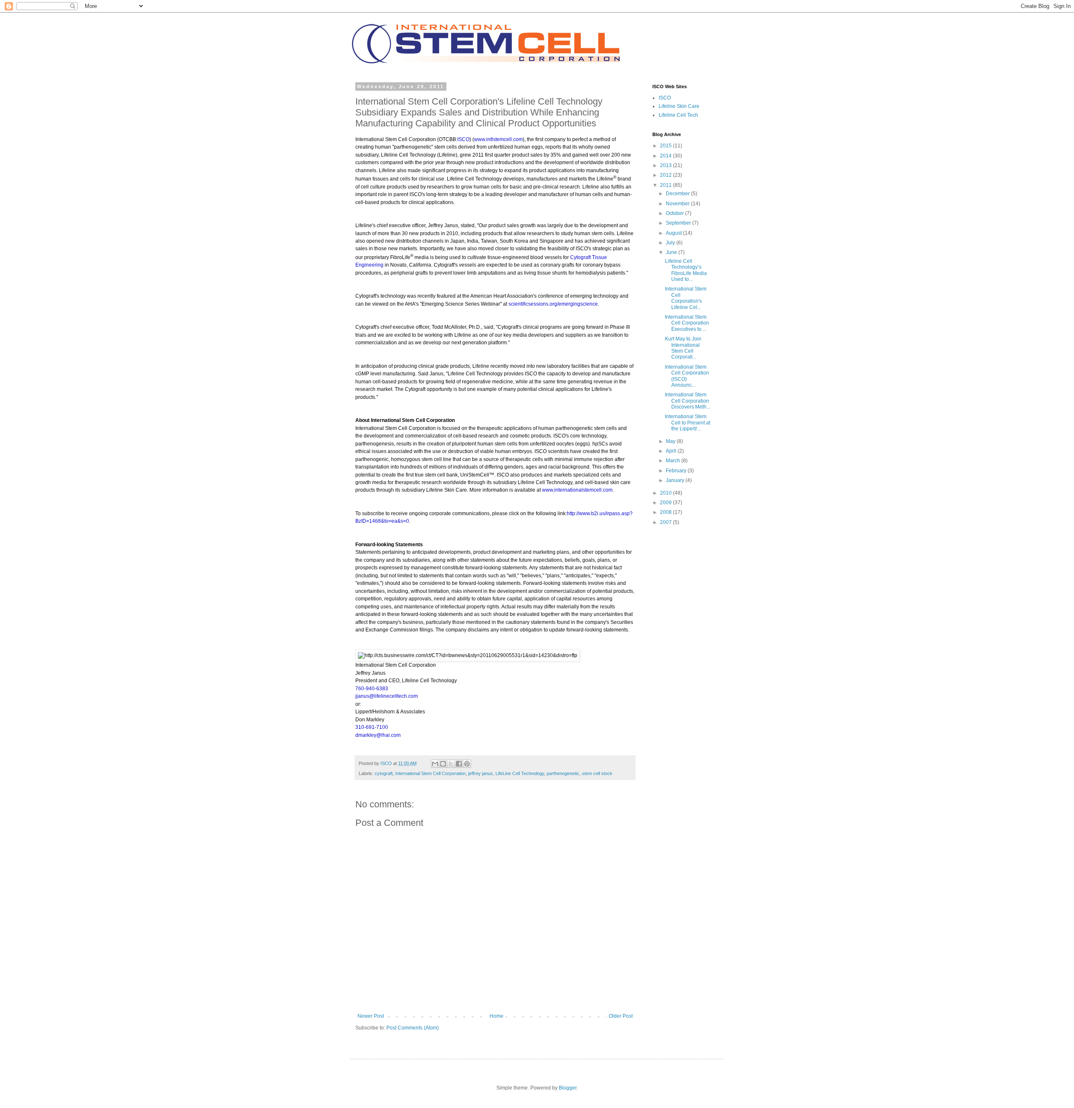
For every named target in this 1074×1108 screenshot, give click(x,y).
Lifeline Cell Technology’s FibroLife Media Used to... (686, 270)
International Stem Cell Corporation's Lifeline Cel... (685, 298)
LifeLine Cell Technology (519, 773)
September (679, 223)
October (675, 213)
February (677, 471)
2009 (666, 503)
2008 (666, 512)
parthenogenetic (563, 773)
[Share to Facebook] (459, 764)
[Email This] (435, 764)
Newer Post (370, 1016)
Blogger (567, 1088)
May (671, 441)
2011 (666, 185)
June (672, 252)
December (678, 193)
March (673, 461)
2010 (666, 493)
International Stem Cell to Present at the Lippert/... (687, 423)
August (674, 233)
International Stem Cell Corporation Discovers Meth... (687, 401)
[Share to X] (451, 764)
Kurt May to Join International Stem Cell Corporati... (683, 348)
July (671, 243)
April (672, 451)
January (676, 480)
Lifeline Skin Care (679, 106)
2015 (666, 146)
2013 (666, 165)
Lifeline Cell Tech (678, 115)
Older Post (621, 1016)
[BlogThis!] (443, 764)
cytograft (384, 773)
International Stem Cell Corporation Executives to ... (687, 323)
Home (496, 1016)
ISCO (665, 98)
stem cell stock (597, 773)
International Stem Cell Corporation (430, 773)
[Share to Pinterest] (467, 764)
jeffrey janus (480, 773)
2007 (666, 522)
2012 (666, 175)
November (678, 204)
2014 (666, 156)
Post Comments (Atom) (412, 1028)
